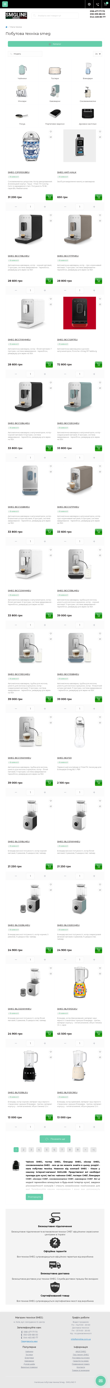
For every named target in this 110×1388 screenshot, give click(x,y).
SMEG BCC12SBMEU (19, 507)
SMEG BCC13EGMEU (19, 674)
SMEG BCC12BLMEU (19, 423)
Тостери (29, 1355)
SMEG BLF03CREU (67, 1092)
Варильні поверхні (29, 1367)
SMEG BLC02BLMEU (19, 925)
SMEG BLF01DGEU (67, 1008)
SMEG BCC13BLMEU (68, 590)
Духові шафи (29, 1364)
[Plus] (45, 207)
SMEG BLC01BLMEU (19, 841)
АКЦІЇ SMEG (81, 1351)
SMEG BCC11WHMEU (19, 339)
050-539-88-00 (97, 14)
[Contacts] (97, 4)
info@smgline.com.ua (81, 1339)
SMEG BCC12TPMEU (68, 507)
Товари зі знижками (81, 1370)
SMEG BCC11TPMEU (68, 256)
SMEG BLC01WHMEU (68, 841)
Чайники (29, 1351)
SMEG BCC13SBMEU (68, 674)
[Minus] (16, 207)
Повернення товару (81, 1364)
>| (93, 1149)
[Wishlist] (51, 131)
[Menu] (5, 4)
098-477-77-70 (97, 11)
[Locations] (89, 4)
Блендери (29, 1358)
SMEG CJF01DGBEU (19, 172)
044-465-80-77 (98, 17)
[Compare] (51, 137)
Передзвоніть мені (29, 1341)
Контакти (81, 1367)
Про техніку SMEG (81, 1355)
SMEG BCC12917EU (67, 339)
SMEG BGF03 (64, 757)
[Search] (34, 15)
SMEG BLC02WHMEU (19, 1008)
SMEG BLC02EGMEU (68, 925)
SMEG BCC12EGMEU (68, 423)
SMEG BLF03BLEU (18, 1092)
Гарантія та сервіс (81, 1361)
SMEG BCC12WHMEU (19, 590)
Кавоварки (29, 1361)
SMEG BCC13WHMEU (19, 757)
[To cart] (49, 197)
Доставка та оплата (81, 1358)
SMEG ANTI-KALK (66, 172)
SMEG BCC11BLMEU (18, 256)
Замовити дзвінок (98, 20)
